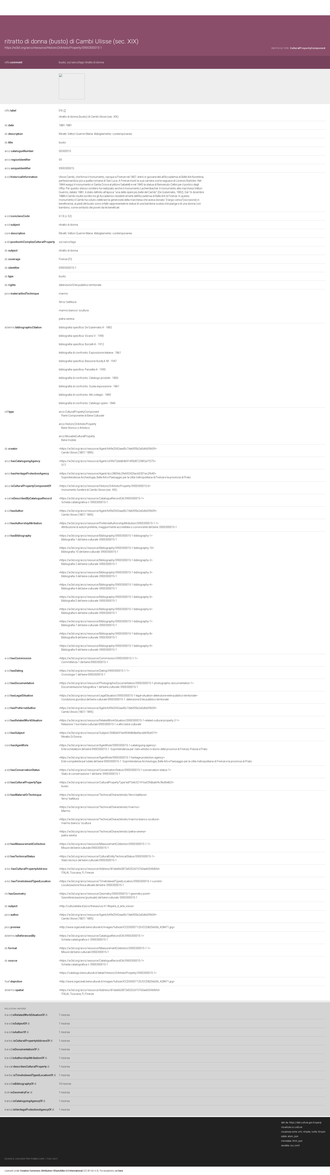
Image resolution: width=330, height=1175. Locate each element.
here (120, 1170)
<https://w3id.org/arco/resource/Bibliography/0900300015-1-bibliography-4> (106, 586)
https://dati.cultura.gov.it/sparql (305, 1122)
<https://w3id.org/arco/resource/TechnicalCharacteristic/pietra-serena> (102, 833)
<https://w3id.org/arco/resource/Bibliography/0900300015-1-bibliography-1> (106, 537)
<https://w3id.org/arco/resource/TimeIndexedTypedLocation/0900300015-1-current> (110, 883)
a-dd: (30, 241)
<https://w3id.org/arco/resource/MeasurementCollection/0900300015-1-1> (104, 845)
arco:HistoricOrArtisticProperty (77, 425)
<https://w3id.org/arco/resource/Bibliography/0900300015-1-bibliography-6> (106, 611)
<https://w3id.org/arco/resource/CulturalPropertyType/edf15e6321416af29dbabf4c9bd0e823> (116, 784)
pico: (22, 293)
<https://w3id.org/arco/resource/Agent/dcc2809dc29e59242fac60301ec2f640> (125, 475)
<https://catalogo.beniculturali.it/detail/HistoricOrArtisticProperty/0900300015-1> (108, 972)
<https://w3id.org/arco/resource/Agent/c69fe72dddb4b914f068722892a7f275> (107, 463)
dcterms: (23, 327)
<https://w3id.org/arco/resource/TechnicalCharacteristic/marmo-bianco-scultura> (109, 821)
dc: (9, 125)
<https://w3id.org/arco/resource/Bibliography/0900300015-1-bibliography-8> (106, 635)
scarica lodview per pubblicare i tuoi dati (31, 1159)
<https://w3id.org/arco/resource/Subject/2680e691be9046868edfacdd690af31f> (108, 734)
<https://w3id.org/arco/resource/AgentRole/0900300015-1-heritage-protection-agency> (155, 759)
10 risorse (65, 1083)
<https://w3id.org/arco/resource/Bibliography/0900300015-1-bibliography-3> (106, 574)
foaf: (13, 981)
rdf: (9, 411)
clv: (15, 893)
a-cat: (28, 498)
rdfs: (13, 62)
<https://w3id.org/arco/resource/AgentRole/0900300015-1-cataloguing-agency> (133, 747)
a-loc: (26, 868)
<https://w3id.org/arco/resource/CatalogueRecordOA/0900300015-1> (101, 500)
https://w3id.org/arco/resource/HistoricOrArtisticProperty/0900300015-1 (53, 48)
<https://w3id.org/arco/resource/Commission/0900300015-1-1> (98, 660)
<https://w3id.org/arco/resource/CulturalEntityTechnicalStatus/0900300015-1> (107, 858)
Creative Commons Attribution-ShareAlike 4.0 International (51, 1170)
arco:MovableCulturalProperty (77, 438)
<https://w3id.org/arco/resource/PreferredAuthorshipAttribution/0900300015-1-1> (118, 525)
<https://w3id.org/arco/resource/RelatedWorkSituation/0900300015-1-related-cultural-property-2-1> (119, 722)
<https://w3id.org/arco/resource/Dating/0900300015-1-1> (94, 672)
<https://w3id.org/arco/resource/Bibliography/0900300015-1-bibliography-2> (106, 562)
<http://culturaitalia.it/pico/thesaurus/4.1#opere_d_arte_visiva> (96, 906)
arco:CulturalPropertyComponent (81, 413)
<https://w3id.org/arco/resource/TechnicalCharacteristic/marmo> (99, 809)
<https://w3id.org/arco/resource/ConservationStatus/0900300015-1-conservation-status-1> (115, 771)
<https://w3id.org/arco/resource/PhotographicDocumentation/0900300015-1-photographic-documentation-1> (126, 685)
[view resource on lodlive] (323, 24)
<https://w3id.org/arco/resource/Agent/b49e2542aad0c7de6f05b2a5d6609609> (108, 450)
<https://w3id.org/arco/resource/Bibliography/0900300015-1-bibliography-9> (106, 647)
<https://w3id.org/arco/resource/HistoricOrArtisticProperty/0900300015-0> (105, 487)
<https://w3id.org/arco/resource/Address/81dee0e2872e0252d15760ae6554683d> (109, 870)
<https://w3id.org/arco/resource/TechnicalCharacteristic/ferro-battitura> (103, 796)
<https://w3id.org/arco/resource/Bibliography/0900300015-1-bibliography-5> (106, 598)
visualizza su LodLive (291, 1127)
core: (15, 233)
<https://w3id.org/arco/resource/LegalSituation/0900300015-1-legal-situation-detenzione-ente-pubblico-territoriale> (128, 697)
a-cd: (21, 176)
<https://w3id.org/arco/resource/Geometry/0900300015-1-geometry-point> (104, 895)
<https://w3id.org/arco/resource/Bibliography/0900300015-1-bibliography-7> (106, 623)
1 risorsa (64, 1014)
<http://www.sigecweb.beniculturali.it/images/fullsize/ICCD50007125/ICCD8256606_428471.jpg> (117, 927)
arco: (19, 151)
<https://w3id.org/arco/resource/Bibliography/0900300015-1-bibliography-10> (106, 549)
